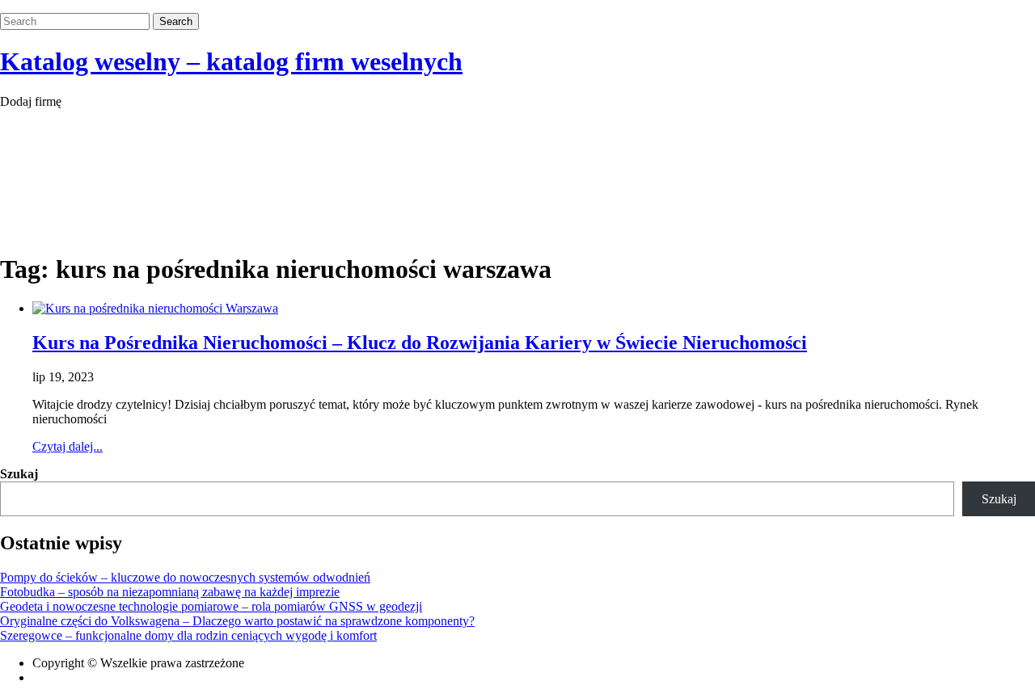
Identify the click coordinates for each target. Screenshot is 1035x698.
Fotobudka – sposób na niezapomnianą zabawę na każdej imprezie (170, 592)
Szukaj (19, 474)
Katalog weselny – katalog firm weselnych (231, 61)
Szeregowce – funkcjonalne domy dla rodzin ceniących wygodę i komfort (188, 635)
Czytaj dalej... (67, 446)
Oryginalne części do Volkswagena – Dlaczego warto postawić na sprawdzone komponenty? (237, 621)
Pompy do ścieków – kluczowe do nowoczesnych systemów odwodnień (185, 577)
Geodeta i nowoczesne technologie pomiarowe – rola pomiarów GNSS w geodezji (211, 606)
